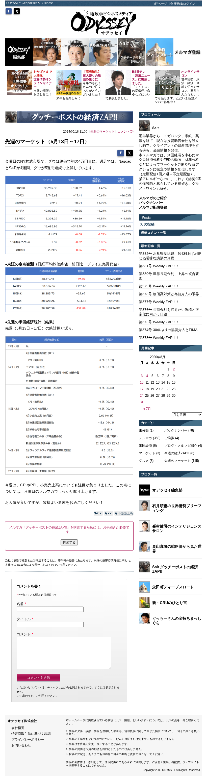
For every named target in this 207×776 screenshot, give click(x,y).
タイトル (24, 619)
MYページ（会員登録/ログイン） (175, 4)
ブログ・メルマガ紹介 (180, 445)
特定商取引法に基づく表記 (31, 734)
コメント (24, 634)
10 (141, 382)
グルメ (144, 461)
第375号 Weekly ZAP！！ (159, 322)
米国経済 (145, 445)
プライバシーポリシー (27, 739)
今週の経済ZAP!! (176, 453)
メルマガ (145, 438)
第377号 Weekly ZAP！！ (159, 302)
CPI (99, 513)
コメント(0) (126, 131)
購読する (69, 542)
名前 (20, 604)
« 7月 (147, 409)
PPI (110, 513)
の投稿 (148, 224)
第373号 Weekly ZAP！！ (159, 338)
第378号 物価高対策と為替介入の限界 (169, 294)
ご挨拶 (169, 438)
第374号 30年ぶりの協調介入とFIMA (168, 330)
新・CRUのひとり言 (169, 602)
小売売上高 (125, 513)
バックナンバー (175, 430)
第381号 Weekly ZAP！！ (159, 266)
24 (141, 395)
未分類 (144, 430)
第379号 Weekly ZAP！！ (159, 286)
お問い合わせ (21, 745)
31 (141, 402)
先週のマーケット (102, 131)
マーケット (147, 453)
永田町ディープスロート (173, 587)
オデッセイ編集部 (167, 490)
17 (141, 389)
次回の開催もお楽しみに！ (43, 83)
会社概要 (17, 728)
